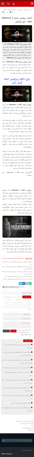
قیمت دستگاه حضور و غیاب (27, 423)
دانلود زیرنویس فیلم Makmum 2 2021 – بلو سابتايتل (17, 19)
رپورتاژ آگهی (30, 430)
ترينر (32, 426)
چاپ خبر (7, 12)
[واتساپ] (30, 283)
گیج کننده (23, 243)
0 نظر (13, 12)
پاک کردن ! (6, 331)
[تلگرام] (27, 283)
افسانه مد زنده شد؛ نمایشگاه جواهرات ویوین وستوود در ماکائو (17, 279)
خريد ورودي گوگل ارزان (28, 428)
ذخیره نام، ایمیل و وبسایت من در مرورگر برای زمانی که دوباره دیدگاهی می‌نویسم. (24, 332)
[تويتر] (20, 283)
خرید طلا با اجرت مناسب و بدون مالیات (24, 421)
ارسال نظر (13, 331)
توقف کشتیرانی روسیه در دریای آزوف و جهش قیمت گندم (18, 276)
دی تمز (24, 450)
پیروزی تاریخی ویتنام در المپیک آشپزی (21, 403)
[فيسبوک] (23, 283)
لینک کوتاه (22, 287)
